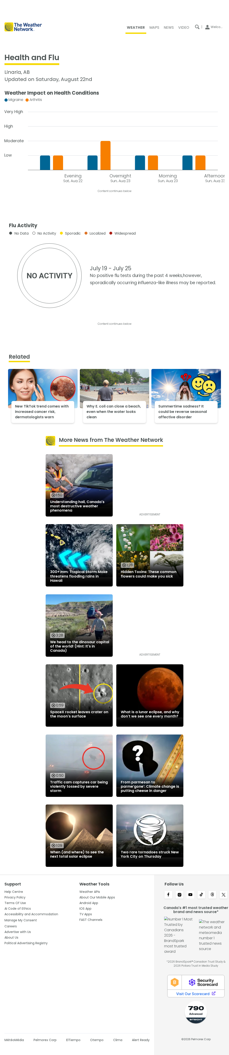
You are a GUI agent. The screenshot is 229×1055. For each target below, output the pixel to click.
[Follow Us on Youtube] (190, 895)
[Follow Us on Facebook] (168, 895)
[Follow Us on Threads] (212, 895)
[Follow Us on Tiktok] (201, 895)
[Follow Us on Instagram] (179, 895)
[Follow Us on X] (223, 895)
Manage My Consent (20, 920)
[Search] (197, 27)
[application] (114, 139)
